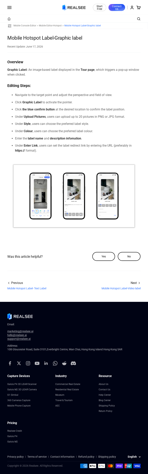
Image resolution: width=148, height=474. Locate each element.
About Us (103, 384)
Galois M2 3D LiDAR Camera (22, 389)
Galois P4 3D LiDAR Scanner (22, 384)
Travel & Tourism (64, 400)
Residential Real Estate (67, 389)
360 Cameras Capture (18, 400)
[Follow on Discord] (73, 363)
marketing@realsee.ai (20, 331)
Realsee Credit (14, 431)
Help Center (105, 395)
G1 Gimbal (12, 395)
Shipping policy (107, 456)
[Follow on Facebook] (10, 363)
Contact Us (117, 7)
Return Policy (105, 411)
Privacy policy (15, 456)
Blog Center (105, 400)
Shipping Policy (107, 405)
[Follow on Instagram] (28, 363)
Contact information (62, 456)
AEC (57, 405)
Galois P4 (12, 436)
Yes (104, 256)
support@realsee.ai (19, 338)
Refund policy (86, 456)
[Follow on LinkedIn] (46, 363)
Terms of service (37, 456)
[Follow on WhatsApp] (55, 363)
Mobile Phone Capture (18, 405)
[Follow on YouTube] (37, 363)
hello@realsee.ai (17, 335)
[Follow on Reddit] (64, 363)
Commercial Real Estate (67, 384)
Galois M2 (12, 441)
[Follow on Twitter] (19, 363)
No (129, 256)
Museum (59, 395)
